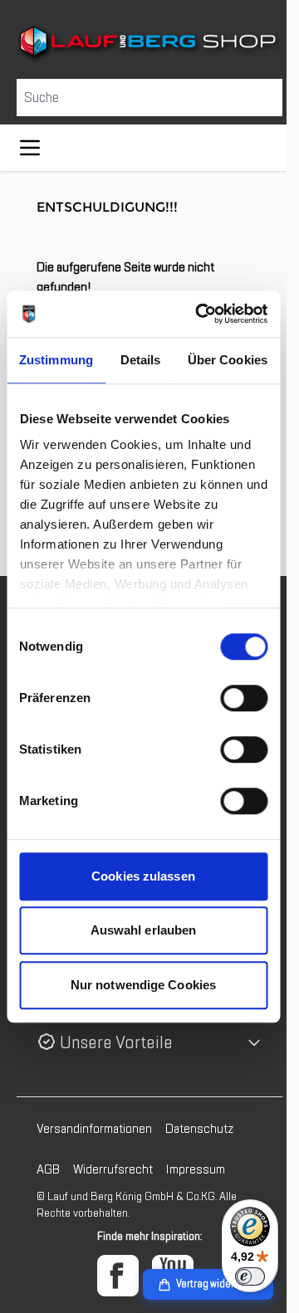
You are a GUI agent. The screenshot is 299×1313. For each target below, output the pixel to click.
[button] (143, 1041)
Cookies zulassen (143, 876)
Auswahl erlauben (144, 930)
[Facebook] (112, 1274)
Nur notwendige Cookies (143, 985)
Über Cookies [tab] (227, 360)
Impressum (195, 1168)
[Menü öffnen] (30, 146)
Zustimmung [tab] (56, 360)
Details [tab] (140, 360)
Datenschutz (199, 1127)
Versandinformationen (94, 1127)
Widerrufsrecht (113, 1168)
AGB (48, 1168)
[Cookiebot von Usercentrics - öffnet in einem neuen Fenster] (200, 314)
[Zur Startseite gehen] (143, 42)
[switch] (243, 698)
